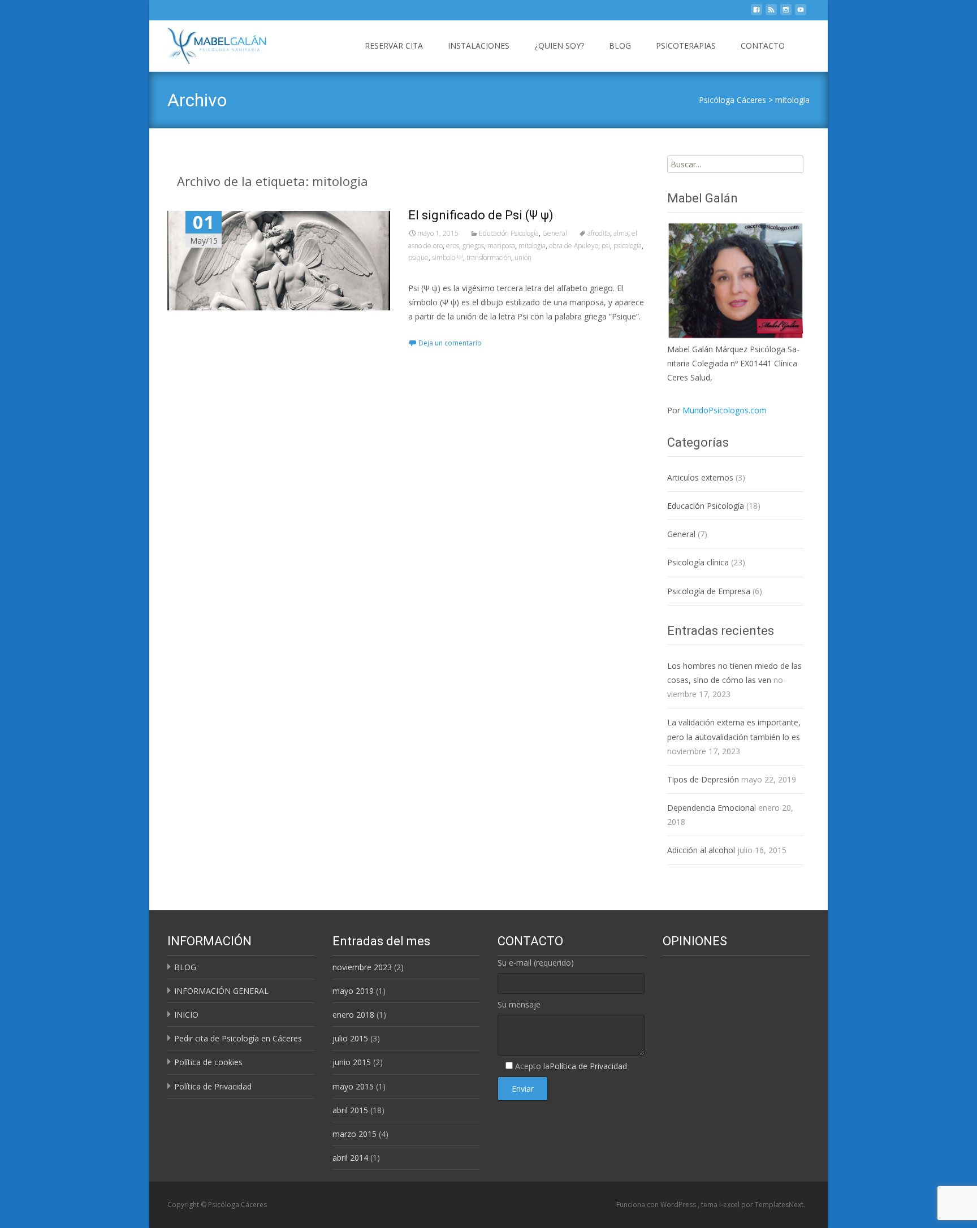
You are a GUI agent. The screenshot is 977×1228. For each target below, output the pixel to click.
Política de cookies (208, 1062)
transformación (488, 257)
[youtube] (800, 12)
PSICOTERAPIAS (686, 45)
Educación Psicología (509, 233)
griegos (473, 245)
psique (418, 257)
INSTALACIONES (478, 45)
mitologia (792, 99)
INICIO (186, 1014)
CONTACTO (763, 45)
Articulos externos (700, 477)
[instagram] (786, 12)
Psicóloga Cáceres (732, 99)
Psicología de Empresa (708, 591)
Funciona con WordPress (657, 1204)
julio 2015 (350, 1038)
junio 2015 (351, 1062)
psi (606, 245)
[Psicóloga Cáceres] (207, 43)
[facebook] (756, 12)
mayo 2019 (353, 990)
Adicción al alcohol (701, 850)
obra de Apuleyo (573, 245)
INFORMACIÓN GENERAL (221, 990)
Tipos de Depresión (703, 779)
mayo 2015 (353, 1086)
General (554, 233)
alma (620, 233)
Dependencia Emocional (711, 807)
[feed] (771, 12)
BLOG (620, 45)
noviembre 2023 (362, 967)
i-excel (730, 1204)
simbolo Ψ (447, 257)
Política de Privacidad (213, 1086)
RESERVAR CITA (394, 45)
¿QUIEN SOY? (559, 45)
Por (717, 410)
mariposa (501, 245)
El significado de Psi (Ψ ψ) (481, 215)
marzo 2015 (354, 1133)
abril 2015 (350, 1110)
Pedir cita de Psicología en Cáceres (238, 1038)
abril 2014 (350, 1157)
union (523, 257)
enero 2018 (353, 1014)
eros (452, 245)
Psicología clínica (698, 562)
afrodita (598, 233)
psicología (627, 245)
